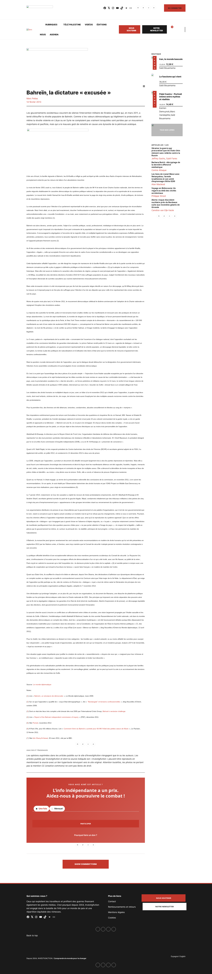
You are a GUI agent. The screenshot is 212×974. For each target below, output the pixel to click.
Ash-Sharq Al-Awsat (40, 738)
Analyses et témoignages (37, 750)
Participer (85, 823)
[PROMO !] (152, 92)
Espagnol (175, 956)
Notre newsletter (156, 29)
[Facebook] (138, 8)
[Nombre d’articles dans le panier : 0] (176, 29)
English (182, 956)
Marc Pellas (32, 98)
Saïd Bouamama (167, 68)
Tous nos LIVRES (167, 130)
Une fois (42, 808)
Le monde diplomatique (42, 684)
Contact (112, 901)
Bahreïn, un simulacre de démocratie (48, 696)
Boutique (156, 54)
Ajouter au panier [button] (154, 66)
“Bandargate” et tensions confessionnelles (104, 702)
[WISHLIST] (170, 29)
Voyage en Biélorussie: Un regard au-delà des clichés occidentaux (164, 190)
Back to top (32, 935)
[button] (86, 864)
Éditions (102, 24)
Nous (43, 34)
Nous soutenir (131, 29)
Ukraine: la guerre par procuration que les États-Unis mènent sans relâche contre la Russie (166, 152)
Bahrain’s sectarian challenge (114, 711)
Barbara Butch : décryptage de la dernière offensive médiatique (166, 164)
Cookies (112, 917)
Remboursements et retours (122, 907)
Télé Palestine (72, 24)
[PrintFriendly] (148, 8)
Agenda (54, 34)
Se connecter (175, 8)
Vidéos (89, 24)
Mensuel (58, 808)
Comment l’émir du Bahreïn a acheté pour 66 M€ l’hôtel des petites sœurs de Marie (96, 729)
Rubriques (51, 24)
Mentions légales (116, 912)
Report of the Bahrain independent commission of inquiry (56, 717)
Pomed (35, 723)
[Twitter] (143, 8)
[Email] (154, 8)
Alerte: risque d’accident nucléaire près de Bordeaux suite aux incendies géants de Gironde (166, 203)
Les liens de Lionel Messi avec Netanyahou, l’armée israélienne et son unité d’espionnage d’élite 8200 (165, 178)
